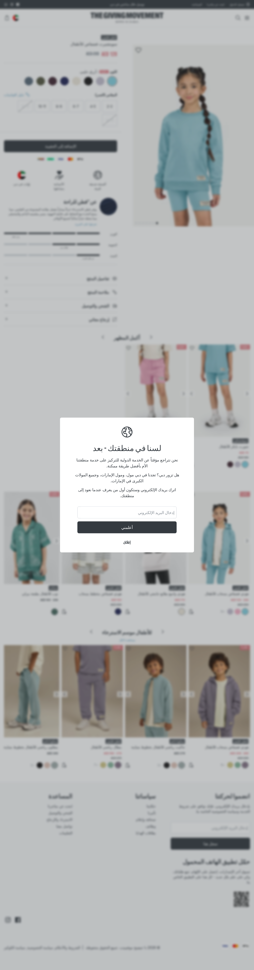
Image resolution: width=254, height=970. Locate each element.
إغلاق (127, 542)
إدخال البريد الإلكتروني (156, 512)
